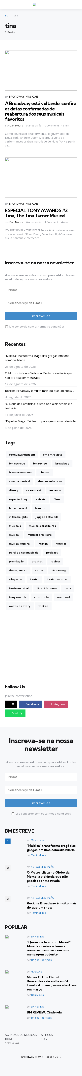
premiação (16, 561)
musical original (19, 543)
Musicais (15, 526)
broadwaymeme (20, 472)
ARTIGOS (47, 1035)
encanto (55, 490)
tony (67, 588)
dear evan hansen (50, 481)
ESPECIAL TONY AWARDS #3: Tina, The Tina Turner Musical (36, 212)
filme (57, 499)
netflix (43, 543)
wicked (43, 606)
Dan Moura (16, 125)
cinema (45, 472)
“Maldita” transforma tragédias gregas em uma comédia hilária (37, 358)
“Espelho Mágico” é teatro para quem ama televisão (40, 421)
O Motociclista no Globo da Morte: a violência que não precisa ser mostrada (38, 375)
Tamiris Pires (38, 855)
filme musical (18, 508)
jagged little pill (47, 517)
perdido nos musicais (23, 552)
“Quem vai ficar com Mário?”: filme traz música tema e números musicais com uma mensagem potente (49, 948)
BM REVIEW (37, 936)
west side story (19, 606)
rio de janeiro (18, 570)
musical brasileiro (39, 535)
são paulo (15, 579)
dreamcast (33, 490)
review (55, 561)
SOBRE (45, 1039)
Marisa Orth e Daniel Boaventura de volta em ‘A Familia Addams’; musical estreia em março (51, 983)
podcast (52, 552)
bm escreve (17, 463)
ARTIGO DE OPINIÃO (42, 866)
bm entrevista (52, 454)
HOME (9, 1039)
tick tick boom (47, 588)
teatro (34, 579)
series (39, 570)
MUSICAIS (32, 96)
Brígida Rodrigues (41, 960)
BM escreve (37, 840)
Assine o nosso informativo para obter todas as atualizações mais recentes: (40, 277)
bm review (40, 463)
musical (14, 535)
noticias (61, 543)
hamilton (41, 508)
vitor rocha (41, 597)
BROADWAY (16, 96)
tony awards (17, 597)
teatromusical (19, 588)
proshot (37, 561)
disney (13, 490)
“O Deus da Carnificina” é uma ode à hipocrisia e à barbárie (38, 406)
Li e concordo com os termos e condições (36, 326)
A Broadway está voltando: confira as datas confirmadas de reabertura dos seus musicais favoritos (40, 111)
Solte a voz (12, 1043)
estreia (41, 499)
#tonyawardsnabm (22, 454)
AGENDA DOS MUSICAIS (21, 1035)
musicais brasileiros (42, 526)
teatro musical (57, 579)
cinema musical (19, 481)
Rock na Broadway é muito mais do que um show (38, 391)
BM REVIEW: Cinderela (44, 1012)
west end (63, 597)
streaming (59, 570)
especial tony (18, 499)
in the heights (18, 517)
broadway (62, 463)
